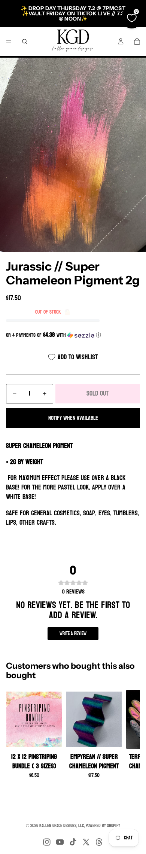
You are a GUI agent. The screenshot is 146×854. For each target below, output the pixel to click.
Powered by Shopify (103, 825)
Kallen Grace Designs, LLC (61, 825)
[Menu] (8, 41)
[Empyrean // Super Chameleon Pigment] (94, 719)
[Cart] (137, 41)
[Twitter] (86, 842)
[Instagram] (46, 842)
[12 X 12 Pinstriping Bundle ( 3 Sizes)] (34, 719)
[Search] (24, 41)
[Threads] (99, 842)
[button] (73, 335)
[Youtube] (59, 842)
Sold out (97, 393)
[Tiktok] (73, 842)
